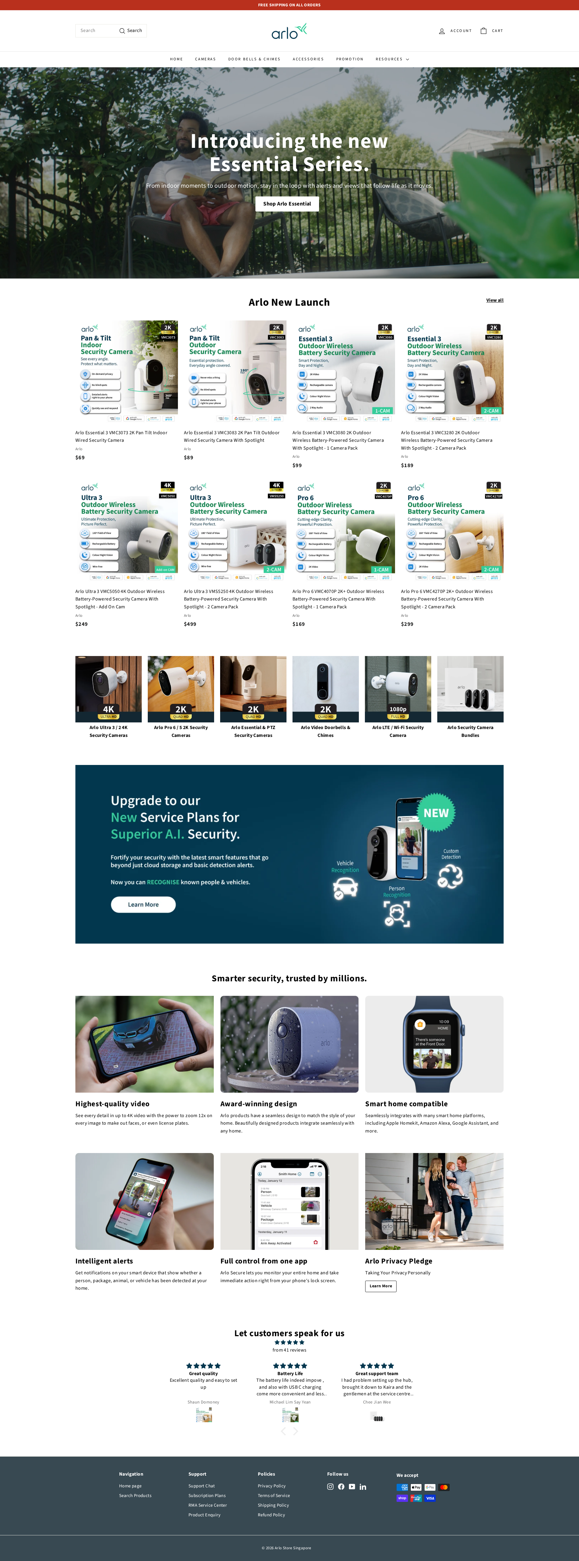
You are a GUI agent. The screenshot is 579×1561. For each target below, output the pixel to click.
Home (176, 59)
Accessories (308, 59)
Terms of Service (274, 1496)
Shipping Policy (273, 1505)
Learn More (381, 1286)
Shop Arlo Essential (287, 204)
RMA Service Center (207, 1505)
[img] (289, 1343)
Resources (390, 59)
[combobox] (111, 30)
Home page (130, 1486)
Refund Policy (271, 1515)
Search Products (135, 1496)
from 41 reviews (290, 1350)
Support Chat (201, 1486)
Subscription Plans (207, 1496)
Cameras (205, 59)
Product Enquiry (204, 1515)
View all (495, 300)
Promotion (350, 59)
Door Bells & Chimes (254, 59)
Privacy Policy (272, 1486)
